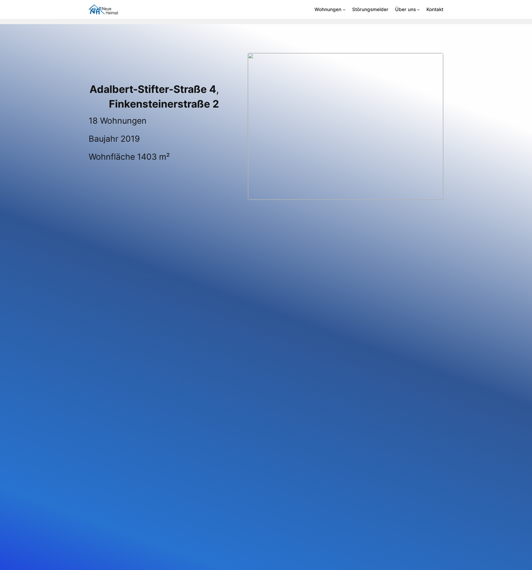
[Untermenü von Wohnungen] (344, 9)
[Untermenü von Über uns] (418, 9)
